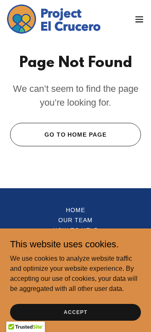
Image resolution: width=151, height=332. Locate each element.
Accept (75, 312)
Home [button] (75, 210)
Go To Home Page (75, 134)
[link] (54, 19)
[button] (139, 19)
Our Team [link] (75, 220)
